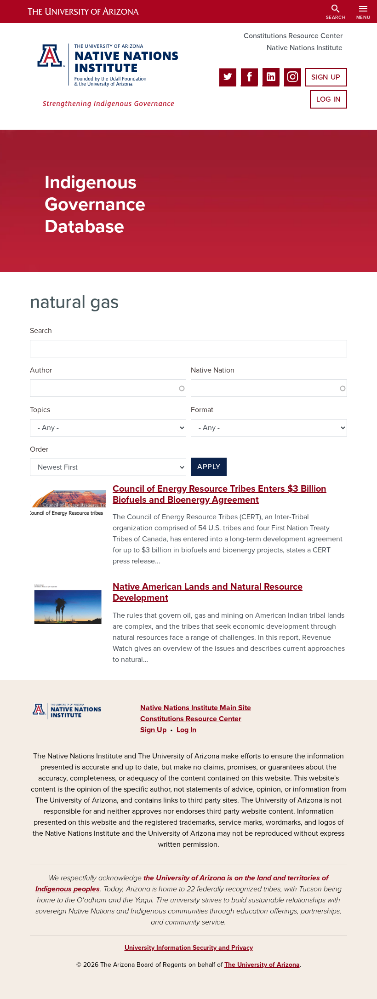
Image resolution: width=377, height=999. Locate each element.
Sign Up (326, 77)
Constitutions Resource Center (293, 35)
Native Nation (212, 370)
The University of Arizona (262, 965)
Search (41, 330)
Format (202, 409)
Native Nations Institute (305, 47)
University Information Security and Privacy (189, 948)
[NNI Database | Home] (106, 76)
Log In (328, 99)
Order (39, 449)
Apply (208, 466)
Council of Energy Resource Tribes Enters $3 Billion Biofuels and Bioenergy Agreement (219, 494)
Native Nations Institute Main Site (195, 707)
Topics (40, 409)
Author (41, 370)
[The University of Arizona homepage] (91, 11)
